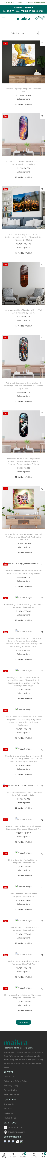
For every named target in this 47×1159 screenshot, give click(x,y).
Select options (23, 99)
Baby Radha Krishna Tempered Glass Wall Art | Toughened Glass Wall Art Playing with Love (23, 537)
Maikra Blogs (10, 1118)
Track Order (9, 1104)
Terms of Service (11, 1095)
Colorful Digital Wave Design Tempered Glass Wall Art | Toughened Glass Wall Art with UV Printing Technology (23, 759)
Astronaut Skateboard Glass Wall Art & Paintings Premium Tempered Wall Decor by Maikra (23, 386)
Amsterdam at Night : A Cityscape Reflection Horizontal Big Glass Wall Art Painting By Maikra (23, 237)
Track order (38, 11)
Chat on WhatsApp (23, 7)
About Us (8, 1109)
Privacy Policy (10, 1090)
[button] (42, 43)
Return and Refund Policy (15, 1081)
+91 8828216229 (15, 1127)
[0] (36, 18)
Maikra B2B (9, 1113)
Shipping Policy (11, 1085)
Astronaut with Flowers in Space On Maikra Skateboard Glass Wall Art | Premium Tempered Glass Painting (23, 461)
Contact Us (9, 1076)
